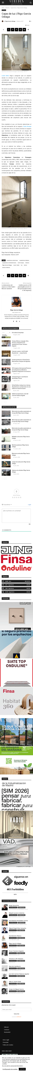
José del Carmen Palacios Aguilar (19, 974)
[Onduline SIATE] (16, 673)
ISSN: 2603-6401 (7, 1051)
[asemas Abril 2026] (16, 644)
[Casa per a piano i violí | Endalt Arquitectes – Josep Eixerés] (6, 354)
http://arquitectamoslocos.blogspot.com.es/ (18, 924)
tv (2, 372)
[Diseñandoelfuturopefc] (16, 760)
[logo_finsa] (16, 559)
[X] (12, 29)
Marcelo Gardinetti (15, 966)
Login (29, 504)
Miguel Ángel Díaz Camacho (17, 928)
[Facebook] (8, 29)
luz (21, 265)
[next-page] (5, 402)
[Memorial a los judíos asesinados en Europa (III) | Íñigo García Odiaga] (6, 414)
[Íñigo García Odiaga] (3, 21)
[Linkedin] (24, 29)
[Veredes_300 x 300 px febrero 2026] (16, 732)
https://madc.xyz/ (12, 932)
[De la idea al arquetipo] (6, 335)
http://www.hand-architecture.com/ (16, 993)
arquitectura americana (12, 260)
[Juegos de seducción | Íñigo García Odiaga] (6, 464)
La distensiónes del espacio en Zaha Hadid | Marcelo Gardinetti (8, 286)
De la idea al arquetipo (18, 332)
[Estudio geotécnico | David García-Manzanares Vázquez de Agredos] (6, 362)
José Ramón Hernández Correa (18, 920)
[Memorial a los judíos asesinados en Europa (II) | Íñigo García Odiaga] (6, 422)
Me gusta (27, 581)
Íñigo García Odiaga (10, 21)
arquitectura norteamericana (9, 262)
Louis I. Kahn (16, 265)
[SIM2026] (16, 796)
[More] (28, 29)
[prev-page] (3, 402)
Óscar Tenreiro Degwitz (16, 951)
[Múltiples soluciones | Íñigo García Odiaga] (6, 439)
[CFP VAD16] (16, 825)
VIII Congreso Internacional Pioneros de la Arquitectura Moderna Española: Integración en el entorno (21, 369)
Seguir (28, 584)
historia (27, 262)
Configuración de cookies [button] (10, 1069)
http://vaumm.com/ (16, 312)
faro (3, 416)
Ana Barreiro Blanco (15, 936)
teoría (25, 265)
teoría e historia (6, 267)
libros (3, 337)
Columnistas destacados (9, 901)
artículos (7, 7)
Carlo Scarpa (21, 262)
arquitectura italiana (24, 260)
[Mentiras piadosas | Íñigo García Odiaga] (6, 447)
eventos (4, 389)
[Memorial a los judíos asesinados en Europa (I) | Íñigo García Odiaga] (6, 430)
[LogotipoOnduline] (16, 568)
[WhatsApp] (20, 29)
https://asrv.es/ (12, 962)
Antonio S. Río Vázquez (16, 958)
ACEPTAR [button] (22, 1069)
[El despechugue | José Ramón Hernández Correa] (6, 379)
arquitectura (5, 356)
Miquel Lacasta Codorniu (16, 913)
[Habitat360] (16, 701)
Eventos (5, 779)
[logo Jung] (16, 550)
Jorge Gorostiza (14, 905)
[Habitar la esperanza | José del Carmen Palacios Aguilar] (6, 396)
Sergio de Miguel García (16, 989)
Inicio (3, 7)
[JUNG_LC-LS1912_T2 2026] (16, 616)
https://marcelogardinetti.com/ (15, 970)
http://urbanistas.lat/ (13, 985)
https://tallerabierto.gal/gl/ (14, 939)
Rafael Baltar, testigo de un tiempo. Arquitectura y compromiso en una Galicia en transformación (21, 386)
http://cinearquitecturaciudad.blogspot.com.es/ (18, 909)
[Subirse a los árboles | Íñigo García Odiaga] (6, 473)
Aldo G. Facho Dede (15, 981)
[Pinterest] (16, 29)
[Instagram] (16, 321)
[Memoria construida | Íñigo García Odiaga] (6, 456)
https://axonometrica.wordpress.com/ (16, 916)
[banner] (16, 853)
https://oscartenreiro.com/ (14, 954)
